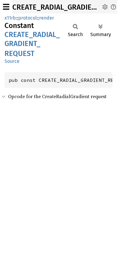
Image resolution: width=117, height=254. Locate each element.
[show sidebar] (6, 7)
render (46, 18)
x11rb (10, 18)
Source (12, 61)
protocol (27, 18)
